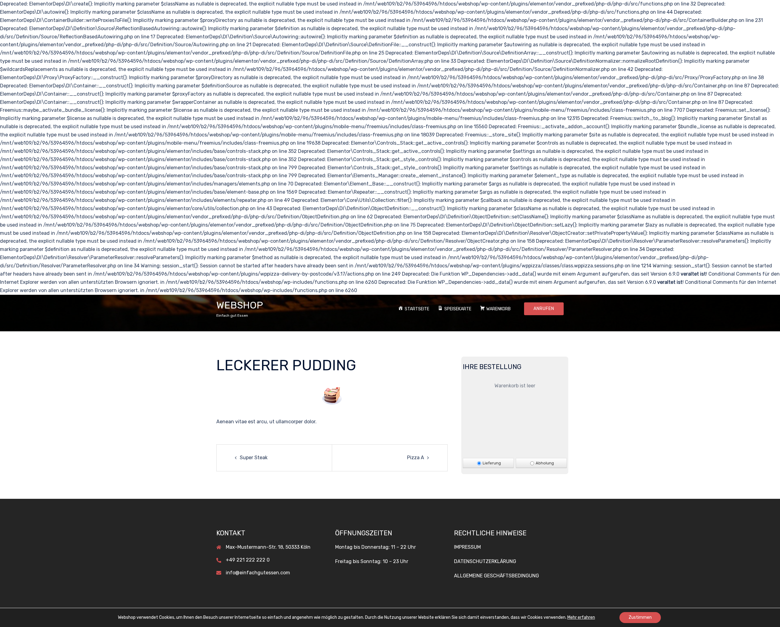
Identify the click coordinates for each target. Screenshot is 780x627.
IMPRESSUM (467, 547)
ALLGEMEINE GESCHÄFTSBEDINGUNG (496, 576)
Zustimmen (640, 617)
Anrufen (544, 308)
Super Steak (254, 457)
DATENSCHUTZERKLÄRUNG (485, 561)
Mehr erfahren (581, 617)
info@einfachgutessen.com (258, 573)
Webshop (239, 305)
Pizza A (415, 457)
